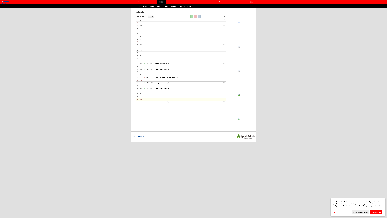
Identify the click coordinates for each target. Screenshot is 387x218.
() (165, 77)
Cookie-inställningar (138, 136)
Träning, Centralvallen (160, 63)
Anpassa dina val (338, 212)
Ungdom (161, 2)
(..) (168, 63)
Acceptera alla (376, 212)
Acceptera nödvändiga (360, 212)
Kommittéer (171, 2)
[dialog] (358, 207)
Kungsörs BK (143, 2)
